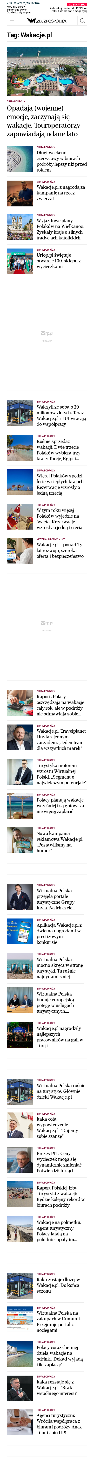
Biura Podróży (16, 101)
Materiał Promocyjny (51, 539)
